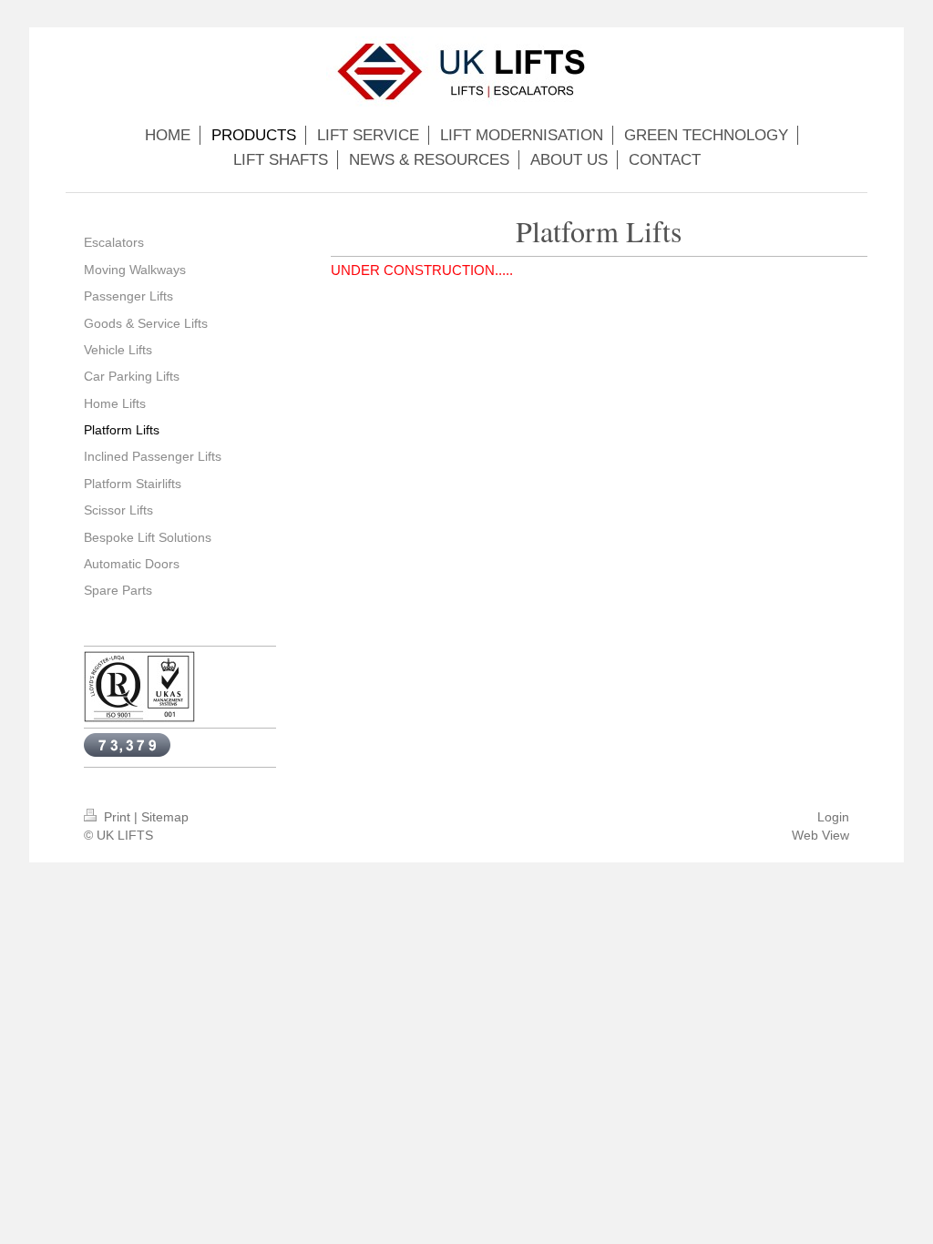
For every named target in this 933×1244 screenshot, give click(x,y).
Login (833, 817)
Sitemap (165, 817)
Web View (820, 835)
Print (117, 817)
